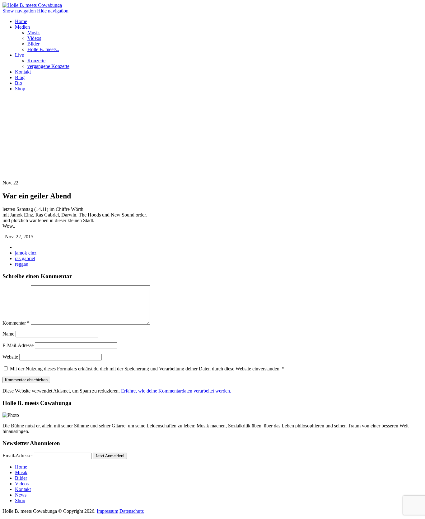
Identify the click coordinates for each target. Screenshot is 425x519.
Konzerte (36, 60)
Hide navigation (52, 10)
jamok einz (25, 252)
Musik (33, 32)
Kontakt (23, 71)
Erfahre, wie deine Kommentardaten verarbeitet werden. (176, 390)
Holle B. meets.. (43, 49)
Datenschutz (131, 511)
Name (8, 333)
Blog (20, 77)
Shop (20, 88)
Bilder (33, 43)
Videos (34, 38)
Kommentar (16, 323)
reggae (21, 264)
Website (10, 356)
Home (21, 21)
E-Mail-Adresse (18, 345)
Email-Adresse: (17, 455)
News (20, 495)
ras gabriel (25, 258)
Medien (22, 27)
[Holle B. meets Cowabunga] (32, 5)
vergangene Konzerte (48, 66)
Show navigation (19, 10)
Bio (18, 83)
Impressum (107, 511)
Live (19, 55)
